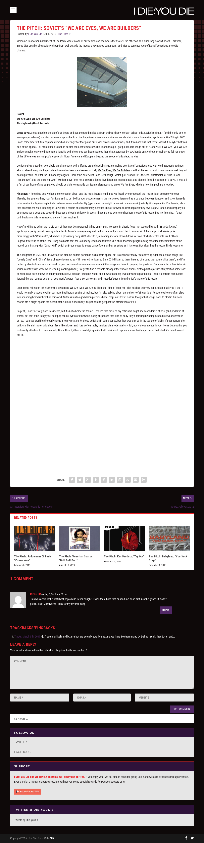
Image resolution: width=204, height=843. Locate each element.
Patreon (183, 776)
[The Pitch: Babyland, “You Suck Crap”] (169, 538)
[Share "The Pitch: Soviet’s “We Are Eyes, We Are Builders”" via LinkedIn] (112, 480)
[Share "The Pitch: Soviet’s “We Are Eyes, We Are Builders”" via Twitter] (80, 480)
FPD (52, 838)
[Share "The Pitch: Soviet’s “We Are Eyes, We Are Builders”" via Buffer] (120, 480)
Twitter (20, 742)
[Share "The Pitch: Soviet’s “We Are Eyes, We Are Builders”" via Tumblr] (96, 480)
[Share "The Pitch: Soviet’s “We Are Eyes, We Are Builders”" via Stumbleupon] (128, 480)
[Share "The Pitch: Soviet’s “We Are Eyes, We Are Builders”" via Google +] (88, 480)
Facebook (22, 752)
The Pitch (63, 33)
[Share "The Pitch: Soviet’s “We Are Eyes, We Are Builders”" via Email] (136, 480)
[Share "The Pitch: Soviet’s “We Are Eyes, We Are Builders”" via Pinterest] (104, 480)
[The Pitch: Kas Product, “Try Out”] (124, 538)
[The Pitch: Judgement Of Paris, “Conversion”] (34, 538)
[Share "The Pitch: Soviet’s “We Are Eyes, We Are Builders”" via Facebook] (72, 480)
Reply (166, 610)
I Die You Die (35, 33)
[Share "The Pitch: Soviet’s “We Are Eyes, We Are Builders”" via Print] (144, 480)
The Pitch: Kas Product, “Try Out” (124, 556)
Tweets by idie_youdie (26, 819)
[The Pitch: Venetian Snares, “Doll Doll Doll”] (79, 538)
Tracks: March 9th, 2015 (27, 636)
